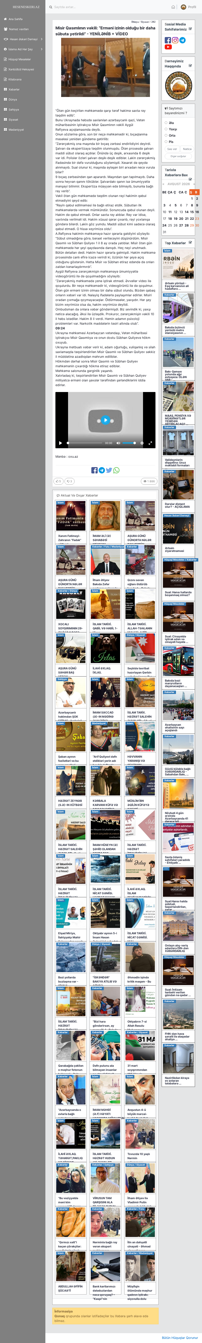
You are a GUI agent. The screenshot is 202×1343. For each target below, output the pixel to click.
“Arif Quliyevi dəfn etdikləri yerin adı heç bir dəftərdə (105, 760)
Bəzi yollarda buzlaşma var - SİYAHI (68, 981)
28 (187, 225)
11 (170, 212)
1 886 (151, 481)
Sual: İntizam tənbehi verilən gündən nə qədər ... (178, 992)
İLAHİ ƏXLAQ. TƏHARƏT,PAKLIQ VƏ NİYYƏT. (70, 1158)
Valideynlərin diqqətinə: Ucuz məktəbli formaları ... (177, 464)
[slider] (84, 443)
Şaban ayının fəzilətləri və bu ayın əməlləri (68, 760)
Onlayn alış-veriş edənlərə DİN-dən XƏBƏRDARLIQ (177, 948)
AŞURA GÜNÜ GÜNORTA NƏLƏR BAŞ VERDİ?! (139, 540)
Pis (171, 142)
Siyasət (13, 119)
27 (181, 225)
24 (164, 225)
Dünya (12, 99)
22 (192, 219)
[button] (188, 7)
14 (187, 212)
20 (181, 219)
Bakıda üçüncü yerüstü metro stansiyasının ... (175, 330)
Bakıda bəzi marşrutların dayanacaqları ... (176, 683)
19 (176, 219)
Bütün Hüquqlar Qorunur (180, 1338)
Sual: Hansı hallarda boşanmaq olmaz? (178, 593)
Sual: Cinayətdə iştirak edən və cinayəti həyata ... (176, 639)
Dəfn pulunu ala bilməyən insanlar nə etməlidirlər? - (105, 1070)
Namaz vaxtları (18, 29)
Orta (172, 135)
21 (187, 219)
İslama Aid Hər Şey (20, 49)
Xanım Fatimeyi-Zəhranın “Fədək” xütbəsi (69, 540)
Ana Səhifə (15, 19)
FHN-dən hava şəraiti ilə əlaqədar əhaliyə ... (177, 1036)
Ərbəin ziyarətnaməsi (174, 549)
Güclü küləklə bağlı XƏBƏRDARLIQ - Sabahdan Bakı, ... (178, 771)
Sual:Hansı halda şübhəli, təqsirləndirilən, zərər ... (176, 905)
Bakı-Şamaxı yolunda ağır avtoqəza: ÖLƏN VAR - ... (176, 375)
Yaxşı (173, 129)
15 (192, 212)
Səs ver (172, 149)
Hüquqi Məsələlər (19, 59)
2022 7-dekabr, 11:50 (135, 21)
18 (170, 219)
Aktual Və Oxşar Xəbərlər (79, 495)
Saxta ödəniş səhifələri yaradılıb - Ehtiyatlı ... (177, 859)
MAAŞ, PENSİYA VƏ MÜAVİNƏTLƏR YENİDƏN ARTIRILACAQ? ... (178, 420)
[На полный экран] (150, 443)
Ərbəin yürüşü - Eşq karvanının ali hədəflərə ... (177, 285)
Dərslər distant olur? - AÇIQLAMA (177, 505)
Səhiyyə (13, 109)
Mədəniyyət (16, 129)
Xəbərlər (14, 89)
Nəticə (187, 149)
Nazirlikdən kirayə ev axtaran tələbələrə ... (177, 1080)
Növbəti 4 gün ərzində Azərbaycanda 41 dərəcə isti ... (176, 817)
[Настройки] (142, 443)
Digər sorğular (178, 156)
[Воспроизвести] (60, 443)
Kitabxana (15, 79)
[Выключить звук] (118, 443)
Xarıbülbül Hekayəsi (21, 69)
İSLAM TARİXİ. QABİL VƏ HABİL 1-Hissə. (105, 628)
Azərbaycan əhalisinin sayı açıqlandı (174, 727)
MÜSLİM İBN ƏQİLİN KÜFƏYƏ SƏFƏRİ (138, 805)
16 (197, 212)
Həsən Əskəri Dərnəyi (23, 39)
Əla (171, 123)
